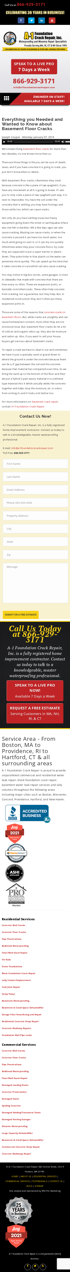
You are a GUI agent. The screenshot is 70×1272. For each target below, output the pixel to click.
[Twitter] (31, 20)
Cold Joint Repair (11, 987)
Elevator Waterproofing (14, 1126)
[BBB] (35, 814)
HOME (15, 1176)
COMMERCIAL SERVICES (18, 1181)
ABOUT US (26, 1176)
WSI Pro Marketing (51, 1190)
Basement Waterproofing (15, 1000)
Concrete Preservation (14, 1091)
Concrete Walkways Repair (16, 1153)
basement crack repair (45, 401)
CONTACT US (56, 1181)
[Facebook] (21, 20)
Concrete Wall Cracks (13, 925)
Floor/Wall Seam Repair (14, 952)
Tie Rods (6, 959)
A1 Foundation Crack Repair (27, 406)
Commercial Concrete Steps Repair (21, 1146)
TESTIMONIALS (39, 1181)
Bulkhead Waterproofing (15, 945)
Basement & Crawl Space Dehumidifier (23, 1007)
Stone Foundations (12, 966)
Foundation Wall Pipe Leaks (17, 1035)
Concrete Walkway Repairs (16, 1028)
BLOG (29, 1186)
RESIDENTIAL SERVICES (45, 1176)
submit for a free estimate (21, 614)
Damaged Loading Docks (15, 1085)
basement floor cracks (36, 149)
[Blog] (43, 1267)
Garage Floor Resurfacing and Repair (22, 1014)
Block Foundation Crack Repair (18, 973)
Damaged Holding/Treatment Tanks (21, 1112)
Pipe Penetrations (11, 939)
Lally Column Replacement (16, 980)
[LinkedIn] (41, 20)
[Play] (4, 141)
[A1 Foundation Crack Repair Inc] (35, 40)
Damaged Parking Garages (16, 1119)
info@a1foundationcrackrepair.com (34, 87)
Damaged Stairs (10, 1098)
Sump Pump (8, 993)
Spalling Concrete (11, 1105)
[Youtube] (52, 20)
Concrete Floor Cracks (14, 932)
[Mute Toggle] (62, 141)
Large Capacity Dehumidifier (17, 1133)
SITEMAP (39, 1186)
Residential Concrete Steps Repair (20, 1021)
